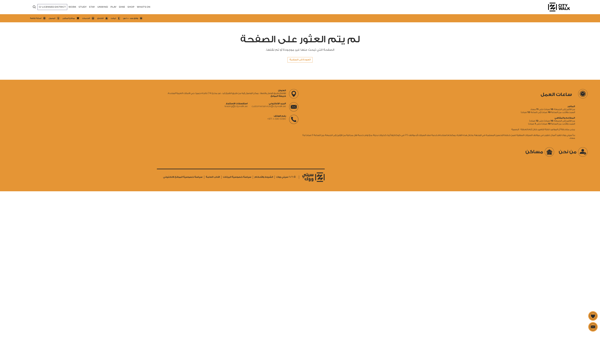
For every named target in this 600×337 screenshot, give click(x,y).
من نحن (568, 151)
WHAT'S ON (143, 7)
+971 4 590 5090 (276, 118)
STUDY (83, 7)
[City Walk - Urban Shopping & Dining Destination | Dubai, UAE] (559, 7)
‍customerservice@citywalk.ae (269, 106)
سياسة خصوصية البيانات (237, 177)
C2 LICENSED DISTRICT (52, 7)
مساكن (534, 151)
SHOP (131, 7)
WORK (72, 7)
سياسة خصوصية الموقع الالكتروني (182, 177)
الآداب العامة (213, 177)
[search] (34, 7)
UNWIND (102, 7)
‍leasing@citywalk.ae (236, 106)
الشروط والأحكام (264, 177)
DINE (122, 7)
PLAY (113, 7)
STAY (92, 7)
